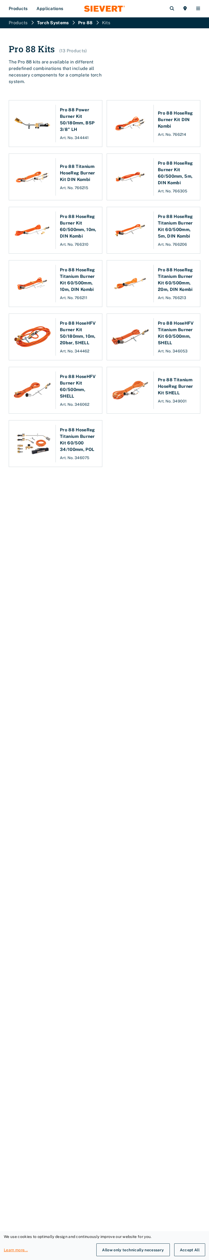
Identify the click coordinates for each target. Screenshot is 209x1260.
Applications (49, 8)
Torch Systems (53, 22)
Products (18, 8)
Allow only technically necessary (133, 1250)
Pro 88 (85, 22)
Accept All (190, 1250)
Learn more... (16, 1250)
